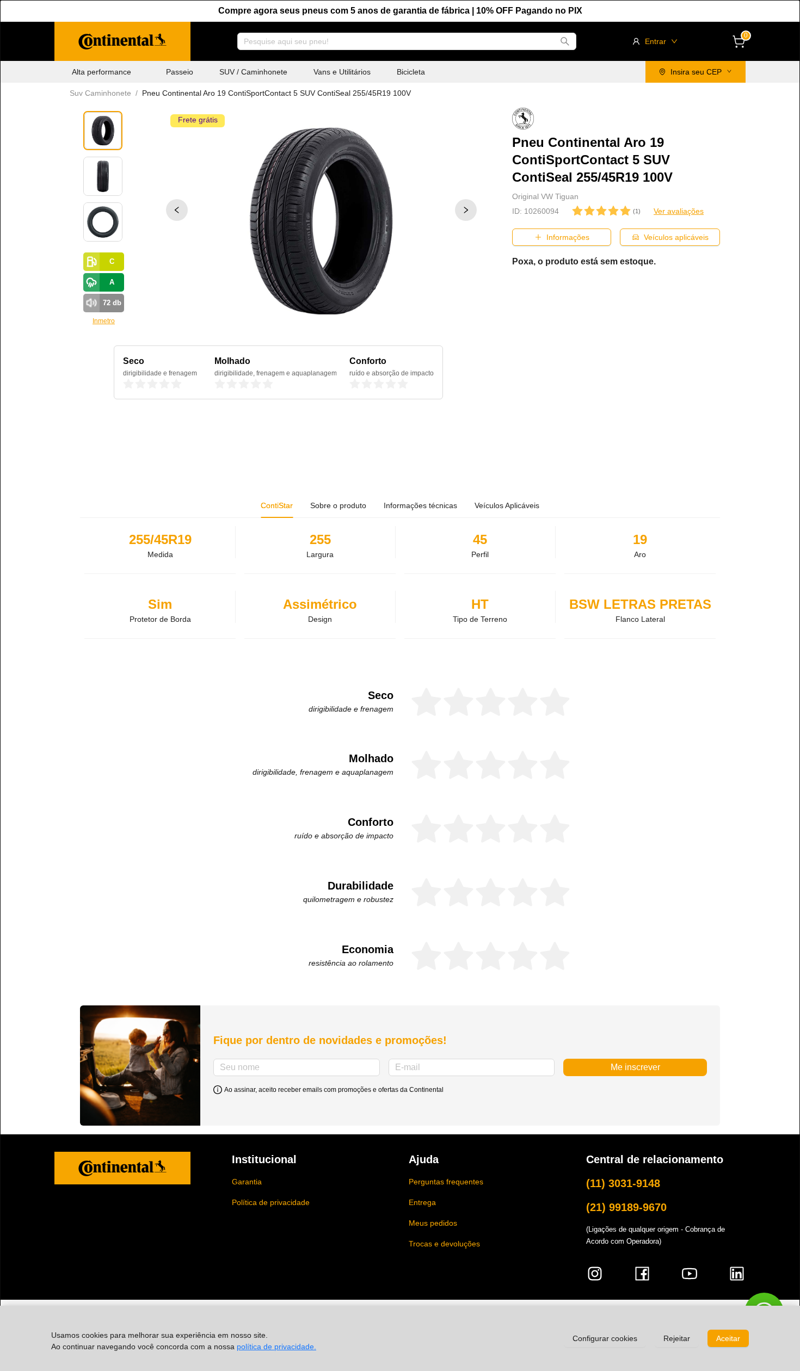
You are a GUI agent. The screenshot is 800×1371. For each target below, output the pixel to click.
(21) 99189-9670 (626, 1207)
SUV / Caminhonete (253, 71)
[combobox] (402, 41)
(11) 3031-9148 (623, 1183)
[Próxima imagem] (466, 210)
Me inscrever (635, 1067)
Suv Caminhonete (100, 93)
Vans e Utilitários (342, 71)
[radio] (128, 384)
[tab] (420, 505)
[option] (321, 221)
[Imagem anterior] (177, 210)
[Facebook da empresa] (642, 1273)
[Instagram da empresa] (595, 1273)
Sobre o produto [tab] (338, 505)
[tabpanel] (400, 750)
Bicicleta (411, 71)
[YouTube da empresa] (689, 1273)
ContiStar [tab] (277, 505)
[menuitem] (101, 71)
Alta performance (101, 71)
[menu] (296, 71)
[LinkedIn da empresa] (737, 1273)
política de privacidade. (276, 1346)
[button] (122, 41)
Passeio (179, 71)
